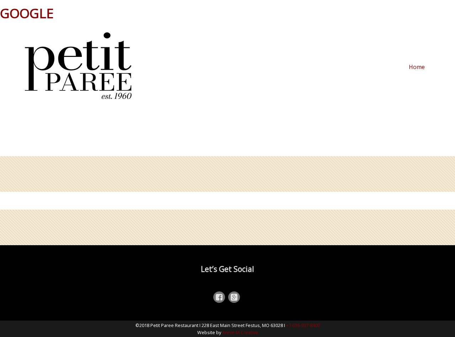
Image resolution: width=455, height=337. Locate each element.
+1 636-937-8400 (303, 325)
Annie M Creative (240, 332)
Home (417, 67)
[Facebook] (219, 298)
